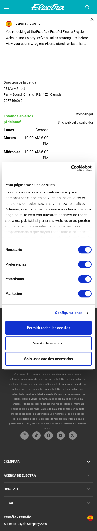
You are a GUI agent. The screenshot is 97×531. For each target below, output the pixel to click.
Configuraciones (69, 313)
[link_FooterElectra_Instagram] (24, 435)
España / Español (18, 517)
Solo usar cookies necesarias (48, 359)
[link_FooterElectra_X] (73, 435)
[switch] (85, 264)
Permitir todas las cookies (48, 328)
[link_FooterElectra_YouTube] (61, 435)
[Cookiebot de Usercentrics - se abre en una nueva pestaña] (71, 168)
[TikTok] (36, 435)
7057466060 (13, 101)
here (82, 44)
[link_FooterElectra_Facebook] (48, 435)
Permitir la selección (48, 343)
